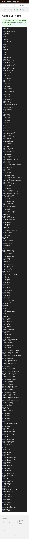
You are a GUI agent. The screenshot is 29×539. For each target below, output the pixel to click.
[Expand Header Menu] (26, 2)
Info (7, 5)
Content (22, 5)
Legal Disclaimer (14, 536)
